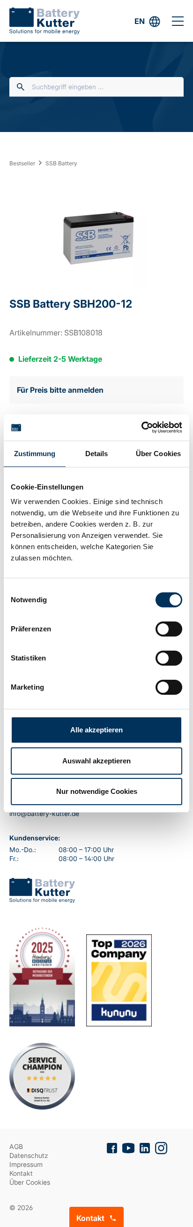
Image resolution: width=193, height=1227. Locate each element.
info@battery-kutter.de (44, 813)
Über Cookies (29, 1182)
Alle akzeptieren (96, 730)
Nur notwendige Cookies (96, 791)
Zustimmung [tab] (35, 454)
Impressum (26, 1164)
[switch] (169, 629)
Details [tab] (96, 454)
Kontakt (21, 1173)
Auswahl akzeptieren (96, 761)
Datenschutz (28, 1155)
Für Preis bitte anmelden (60, 390)
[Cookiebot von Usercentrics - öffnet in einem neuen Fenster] (141, 427)
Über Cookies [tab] (158, 454)
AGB (16, 1146)
